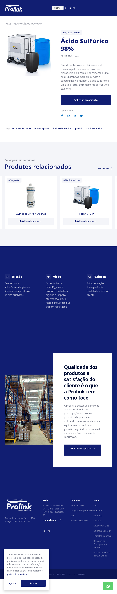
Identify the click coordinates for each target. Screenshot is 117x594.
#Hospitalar (14, 180)
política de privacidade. (18, 574)
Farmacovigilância (79, 520)
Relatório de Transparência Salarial (100, 544)
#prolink (78, 128)
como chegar (50, 520)
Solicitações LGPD (102, 530)
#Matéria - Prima (71, 32)
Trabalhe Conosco (103, 535)
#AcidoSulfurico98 (21, 128)
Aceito (33, 583)
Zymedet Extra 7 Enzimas (31, 213)
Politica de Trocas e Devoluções (102, 554)
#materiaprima (41, 128)
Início (8, 23)
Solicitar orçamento (86, 100)
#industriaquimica (61, 128)
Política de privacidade (76, 574)
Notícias (97, 520)
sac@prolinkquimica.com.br (84, 510)
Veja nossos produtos (83, 448)
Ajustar (13, 583)
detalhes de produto (31, 221)
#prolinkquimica (93, 128)
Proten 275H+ (86, 213)
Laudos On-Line (101, 525)
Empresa (98, 515)
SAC (73, 515)
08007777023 (77, 505)
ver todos (104, 168)
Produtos (17, 23)
